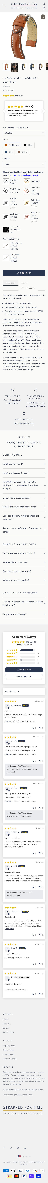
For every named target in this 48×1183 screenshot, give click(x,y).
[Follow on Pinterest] (18, 1148)
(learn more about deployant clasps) (23, 175)
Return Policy (8, 1050)
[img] (10, 701)
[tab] (10, 283)
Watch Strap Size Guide (24, 423)
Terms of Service (9, 1059)
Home (5, 1019)
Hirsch (6, 86)
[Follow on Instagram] (11, 1148)
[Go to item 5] (40, 66)
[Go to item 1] (6, 66)
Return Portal (8, 1032)
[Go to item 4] (32, 66)
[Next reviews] (43, 111)
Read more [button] (9, 928)
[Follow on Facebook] (4, 1148)
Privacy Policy (8, 1054)
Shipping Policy (9, 1045)
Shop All (6, 1023)
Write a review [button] (24, 669)
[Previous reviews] (5, 111)
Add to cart (24, 273)
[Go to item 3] (23, 66)
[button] (9, 95)
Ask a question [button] (24, 676)
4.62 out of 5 (31, 642)
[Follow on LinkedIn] (24, 1148)
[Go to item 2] (15, 67)
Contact (6, 1028)
